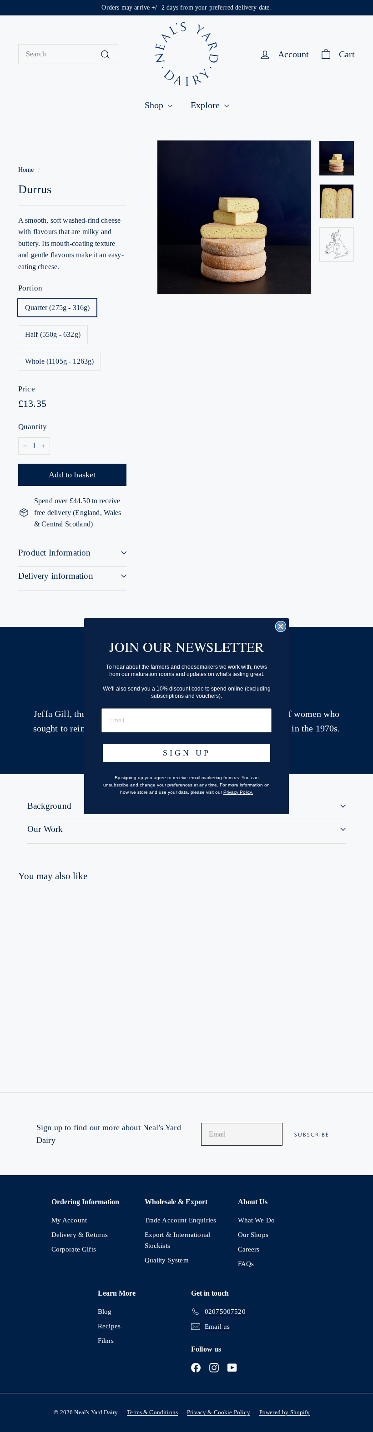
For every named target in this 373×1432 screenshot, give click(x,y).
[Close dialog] (280, 626)
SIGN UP (187, 752)
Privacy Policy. (238, 792)
